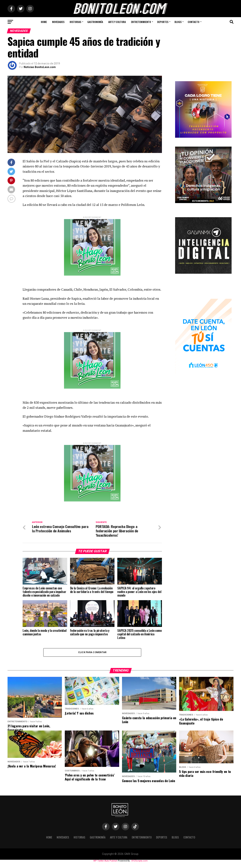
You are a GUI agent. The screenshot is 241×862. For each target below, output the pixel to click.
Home (44, 22)
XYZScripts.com (139, 861)
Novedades (58, 22)
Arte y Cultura (117, 22)
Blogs (178, 22)
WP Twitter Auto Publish (105, 861)
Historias (75, 22)
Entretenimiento (141, 22)
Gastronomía (95, 22)
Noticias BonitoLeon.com (40, 67)
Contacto (193, 22)
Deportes (162, 22)
